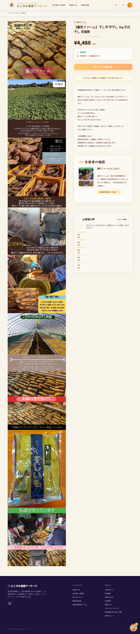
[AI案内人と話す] (134, 628)
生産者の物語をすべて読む (108, 192)
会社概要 (108, 601)
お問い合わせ (109, 597)
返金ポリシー (109, 616)
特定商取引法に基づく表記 (113, 612)
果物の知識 (85, 5)
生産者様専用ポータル (79, 605)
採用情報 (108, 593)
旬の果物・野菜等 (58, 5)
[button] (103, 232)
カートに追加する (105, 67)
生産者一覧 (73, 5)
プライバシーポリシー (112, 608)
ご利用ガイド (109, 590)
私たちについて (77, 597)
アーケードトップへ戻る (18, 13)
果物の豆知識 (76, 601)
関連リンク (108, 605)
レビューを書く (122, 219)
